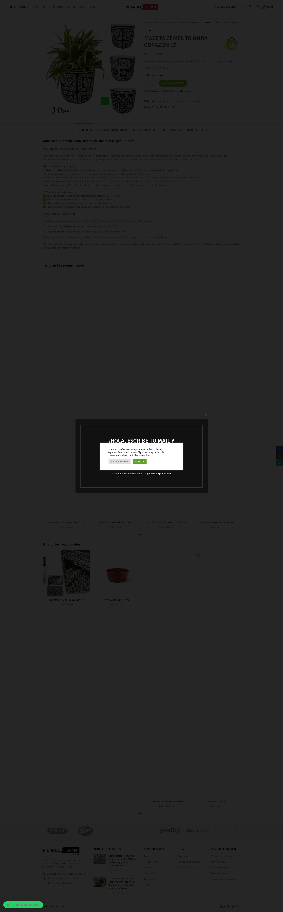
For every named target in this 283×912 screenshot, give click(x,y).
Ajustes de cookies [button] (120, 461)
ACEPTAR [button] (140, 461)
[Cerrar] (206, 415)
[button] (23, 904)
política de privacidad (159, 473)
